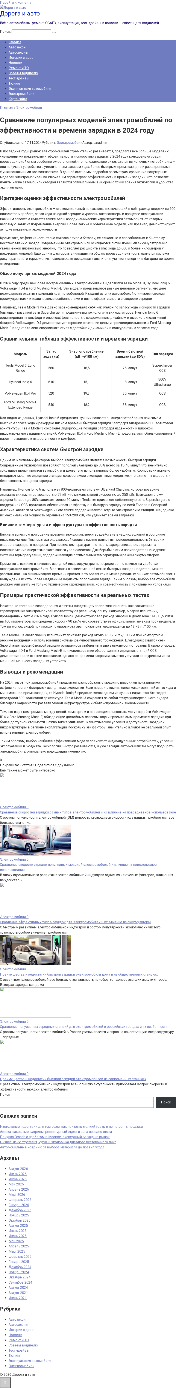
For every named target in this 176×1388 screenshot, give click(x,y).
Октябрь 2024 (19, 1277)
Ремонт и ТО (19, 68)
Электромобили (21, 94)
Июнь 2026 (18, 1179)
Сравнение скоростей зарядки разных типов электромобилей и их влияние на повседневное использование (88, 812)
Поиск (5, 1094)
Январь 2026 (19, 1205)
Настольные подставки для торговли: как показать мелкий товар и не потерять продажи (71, 1127)
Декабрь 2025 (20, 1210)
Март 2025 (17, 1251)
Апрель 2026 (19, 1189)
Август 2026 (18, 1169)
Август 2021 (18, 1293)
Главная (15, 42)
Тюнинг (15, 83)
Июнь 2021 (18, 1298)
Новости (15, 63)
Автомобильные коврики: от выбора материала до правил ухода (52, 1147)
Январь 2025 (19, 1262)
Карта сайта (18, 99)
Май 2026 (16, 1184)
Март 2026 (17, 1195)
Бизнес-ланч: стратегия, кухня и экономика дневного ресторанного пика (58, 1142)
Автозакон (17, 47)
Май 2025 (16, 1241)
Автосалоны (18, 52)
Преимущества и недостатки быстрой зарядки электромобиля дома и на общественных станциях (79, 974)
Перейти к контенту (16, 2)
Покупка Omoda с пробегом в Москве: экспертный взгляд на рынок (55, 1137)
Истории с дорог (22, 58)
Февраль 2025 (20, 1257)
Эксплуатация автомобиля (30, 89)
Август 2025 (18, 1226)
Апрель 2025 (19, 1246)
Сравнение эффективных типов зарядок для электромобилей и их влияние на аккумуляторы (75, 922)
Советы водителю (23, 73)
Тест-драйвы (19, 78)
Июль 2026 (18, 1174)
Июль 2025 (18, 1231)
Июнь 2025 (18, 1236)
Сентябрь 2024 (20, 1282)
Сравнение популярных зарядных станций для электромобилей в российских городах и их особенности (83, 1027)
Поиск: (6, 31)
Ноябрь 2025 (19, 1215)
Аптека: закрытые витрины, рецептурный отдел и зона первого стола (56, 1132)
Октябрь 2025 (19, 1220)
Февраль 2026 (20, 1200)
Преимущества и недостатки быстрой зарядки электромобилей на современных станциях (73, 1079)
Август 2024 (18, 1288)
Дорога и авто (20, 13)
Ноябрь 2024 (19, 1272)
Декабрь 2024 (20, 1267)
